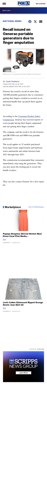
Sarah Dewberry (12, 81)
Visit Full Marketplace (36, 207)
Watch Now (40, 3)
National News (12, 21)
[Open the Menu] (4, 4)
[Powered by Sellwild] (40, 349)
